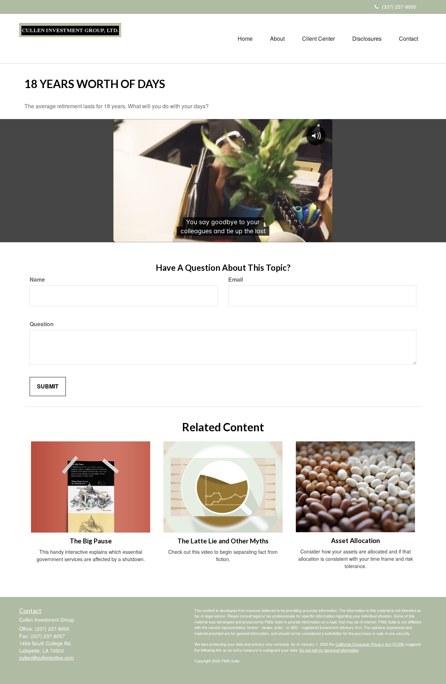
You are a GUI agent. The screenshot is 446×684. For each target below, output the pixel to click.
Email (235, 279)
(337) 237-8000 (399, 6)
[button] (277, 38)
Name (37, 279)
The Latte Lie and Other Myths (223, 541)
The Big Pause (91, 541)
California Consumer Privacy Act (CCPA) (370, 644)
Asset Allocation (355, 540)
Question (42, 324)
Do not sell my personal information (329, 650)
